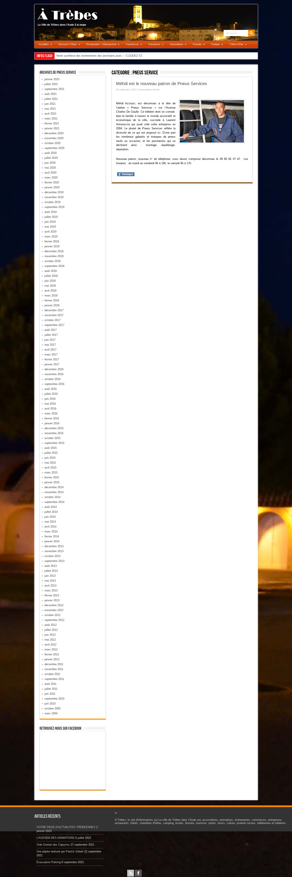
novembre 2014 (53, 492)
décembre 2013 (53, 546)
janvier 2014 (51, 541)
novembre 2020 (53, 138)
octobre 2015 (52, 438)
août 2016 (50, 389)
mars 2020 (51, 177)
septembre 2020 (54, 148)
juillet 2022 (51, 84)
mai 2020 (50, 167)
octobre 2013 (52, 556)
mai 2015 (50, 462)
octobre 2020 (52, 143)
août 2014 (50, 507)
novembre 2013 (53, 551)
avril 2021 (50, 113)
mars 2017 (51, 354)
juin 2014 (50, 516)
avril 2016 (50, 408)
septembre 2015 (54, 443)
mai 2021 (50, 108)
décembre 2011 (53, 664)
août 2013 (50, 565)
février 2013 (51, 595)
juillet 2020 (51, 157)
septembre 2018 (54, 266)
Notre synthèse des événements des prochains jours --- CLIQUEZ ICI (99, 55)
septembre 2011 (54, 679)
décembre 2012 (53, 605)
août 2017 (50, 330)
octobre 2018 (52, 261)
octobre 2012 (52, 615)
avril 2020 (50, 172)
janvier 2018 (51, 305)
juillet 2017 (51, 334)
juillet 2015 (51, 452)
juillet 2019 (51, 216)
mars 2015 (51, 472)
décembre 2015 (53, 428)
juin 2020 (50, 162)
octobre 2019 (52, 202)
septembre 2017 (54, 325)
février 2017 (51, 359)
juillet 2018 (51, 275)
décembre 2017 (53, 310)
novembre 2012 (53, 610)
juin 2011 (49, 693)
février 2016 (51, 418)
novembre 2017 (53, 315)
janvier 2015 (51, 482)
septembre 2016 (54, 384)
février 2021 (51, 123)
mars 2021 (51, 118)
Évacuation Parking (49, 862)
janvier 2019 (51, 246)
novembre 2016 (53, 374)
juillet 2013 (51, 570)
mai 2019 (50, 226)
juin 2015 (50, 457)
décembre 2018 (53, 251)
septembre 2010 (54, 698)
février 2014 (51, 536)
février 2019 (51, 241)
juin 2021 (50, 103)
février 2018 (51, 300)
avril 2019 (50, 231)
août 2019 (50, 212)
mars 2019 (51, 236)
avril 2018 (50, 290)
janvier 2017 (51, 364)
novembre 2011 (53, 669)
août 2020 (50, 153)
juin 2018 (50, 280)
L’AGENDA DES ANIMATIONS (56, 837)
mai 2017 (50, 344)
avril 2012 (50, 644)
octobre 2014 (52, 497)
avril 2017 (50, 349)
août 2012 (50, 624)
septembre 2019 (54, 207)
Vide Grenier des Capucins (53, 844)
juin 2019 (50, 221)
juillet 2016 (51, 393)
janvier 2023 (51, 79)
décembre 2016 (53, 369)
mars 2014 (51, 531)
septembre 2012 (54, 620)
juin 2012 (50, 634)
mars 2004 (51, 713)
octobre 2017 (52, 320)
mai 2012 (50, 639)
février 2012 (51, 654)
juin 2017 (50, 339)
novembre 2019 (53, 197)
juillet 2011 (51, 688)
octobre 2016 (52, 379)
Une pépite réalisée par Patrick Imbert (60, 851)
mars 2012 (51, 649)
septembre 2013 (54, 561)
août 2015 (50, 448)
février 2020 (51, 182)
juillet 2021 (51, 98)
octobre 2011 (52, 674)
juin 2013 (50, 575)
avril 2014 (50, 526)
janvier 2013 (51, 600)
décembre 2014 (53, 487)
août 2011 (50, 683)
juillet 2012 (51, 629)
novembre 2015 (53, 433)
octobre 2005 (52, 708)
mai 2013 (50, 580)
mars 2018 (51, 295)
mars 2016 (51, 413)
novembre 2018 (53, 256)
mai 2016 (50, 403)
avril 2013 (50, 585)
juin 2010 (50, 703)
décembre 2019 (53, 192)
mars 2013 (51, 590)
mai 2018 (50, 285)
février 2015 (51, 477)
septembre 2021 (54, 89)
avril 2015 (50, 467)
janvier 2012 (51, 659)
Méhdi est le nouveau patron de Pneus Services (161, 83)
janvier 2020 (51, 187)
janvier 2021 (51, 128)
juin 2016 (50, 398)
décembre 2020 (53, 133)
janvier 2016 (51, 423)
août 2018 (50, 271)
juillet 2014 (51, 511)
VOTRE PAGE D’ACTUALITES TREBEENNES (66, 827)
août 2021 (50, 94)
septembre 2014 (54, 502)
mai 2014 (50, 521)
